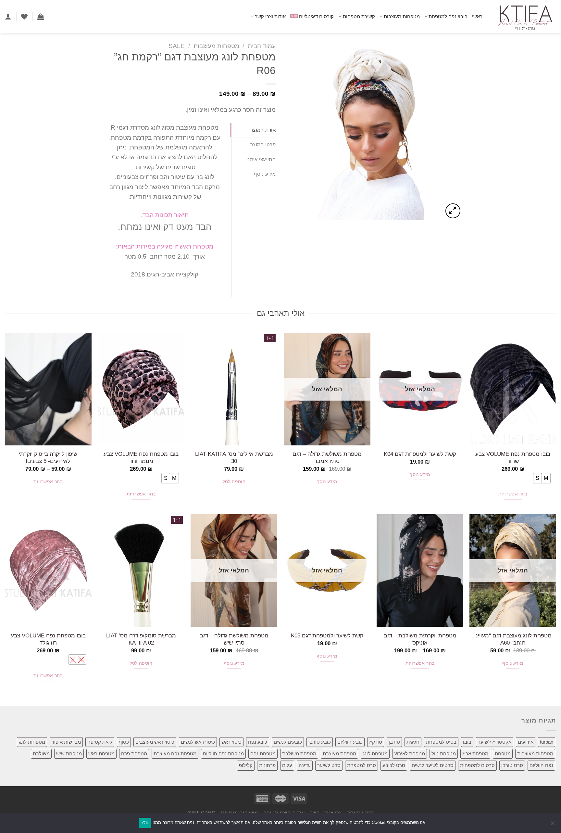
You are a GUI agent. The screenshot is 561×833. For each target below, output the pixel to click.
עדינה (305, 765)
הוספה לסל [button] (234, 481)
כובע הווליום (350, 742)
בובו (467, 742)
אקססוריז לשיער (494, 742)
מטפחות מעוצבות (402, 16)
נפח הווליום (541, 765)
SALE (176, 46)
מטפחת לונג (375, 753)
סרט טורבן (512, 765)
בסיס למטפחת (441, 742)
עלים (287, 765)
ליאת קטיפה (99, 742)
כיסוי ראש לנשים (198, 742)
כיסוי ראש (231, 742)
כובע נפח (257, 742)
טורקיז (375, 742)
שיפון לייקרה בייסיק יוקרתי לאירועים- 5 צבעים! (48, 457)
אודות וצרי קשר (270, 16)
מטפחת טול (443, 753)
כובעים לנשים (288, 742)
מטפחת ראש (101, 753)
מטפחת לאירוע (409, 753)
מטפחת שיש (69, 753)
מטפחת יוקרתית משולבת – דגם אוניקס (419, 639)
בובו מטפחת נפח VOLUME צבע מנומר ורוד (141, 457)
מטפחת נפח (263, 753)
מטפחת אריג (475, 753)
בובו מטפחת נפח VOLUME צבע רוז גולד (48, 639)
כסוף (124, 742)
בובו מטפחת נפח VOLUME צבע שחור (512, 457)
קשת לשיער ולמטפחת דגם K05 (327, 635)
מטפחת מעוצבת (339, 753)
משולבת (41, 753)
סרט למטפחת (361, 765)
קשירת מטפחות (359, 16)
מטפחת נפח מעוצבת (175, 753)
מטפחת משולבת (299, 753)
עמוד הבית (262, 46)
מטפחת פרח (134, 753)
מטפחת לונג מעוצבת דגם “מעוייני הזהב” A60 (513, 639)
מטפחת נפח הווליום (223, 753)
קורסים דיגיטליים (316, 16)
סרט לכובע (393, 765)
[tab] (253, 130)
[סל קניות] (40, 16)
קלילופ (246, 765)
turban (546, 742)
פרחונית (267, 765)
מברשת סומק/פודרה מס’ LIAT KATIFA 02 (141, 639)
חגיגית (412, 742)
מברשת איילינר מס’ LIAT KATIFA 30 (234, 457)
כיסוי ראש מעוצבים (154, 742)
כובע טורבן (319, 742)
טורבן (394, 742)
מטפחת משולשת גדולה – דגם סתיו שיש (233, 639)
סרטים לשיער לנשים (433, 765)
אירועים (525, 742)
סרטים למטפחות (477, 765)
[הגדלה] (452, 210)
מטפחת (503, 753)
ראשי (477, 16)
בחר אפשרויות (513, 494)
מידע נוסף (419, 474)
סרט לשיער (329, 765)
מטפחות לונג (32, 742)
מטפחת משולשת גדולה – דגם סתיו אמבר (327, 457)
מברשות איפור (66, 742)
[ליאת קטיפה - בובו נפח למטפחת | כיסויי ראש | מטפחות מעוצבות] (524, 16)
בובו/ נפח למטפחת (448, 16)
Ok (145, 822)
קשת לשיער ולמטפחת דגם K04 (420, 454)
